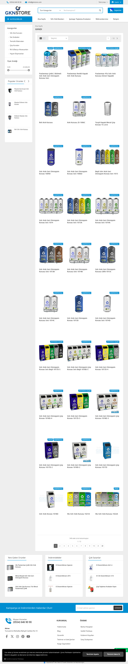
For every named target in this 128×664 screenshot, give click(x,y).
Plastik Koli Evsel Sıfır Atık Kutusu (21, 90)
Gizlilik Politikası (86, 631)
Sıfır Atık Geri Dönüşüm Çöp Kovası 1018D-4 (51, 417)
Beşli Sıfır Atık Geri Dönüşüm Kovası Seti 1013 (106, 172)
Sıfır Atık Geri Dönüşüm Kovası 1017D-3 (77, 417)
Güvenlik (60, 635)
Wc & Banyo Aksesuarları (19, 49)
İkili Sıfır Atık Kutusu (21, 129)
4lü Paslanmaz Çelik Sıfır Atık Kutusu (25, 566)
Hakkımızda (61, 627)
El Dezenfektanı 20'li (63, 576)
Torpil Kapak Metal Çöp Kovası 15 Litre (105, 123)
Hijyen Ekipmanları (17, 53)
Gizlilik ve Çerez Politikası (15, 659)
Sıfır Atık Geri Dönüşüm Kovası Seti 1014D (105, 319)
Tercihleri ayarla (92, 654)
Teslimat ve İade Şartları (66, 639)
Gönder (118, 608)
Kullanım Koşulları (87, 635)
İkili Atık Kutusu (46, 122)
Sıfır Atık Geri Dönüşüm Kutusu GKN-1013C (105, 270)
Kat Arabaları (14, 37)
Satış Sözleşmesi (87, 639)
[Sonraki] (117, 38)
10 (113, 38)
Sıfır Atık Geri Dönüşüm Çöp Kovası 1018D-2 (79, 466)
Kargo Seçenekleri (63, 644)
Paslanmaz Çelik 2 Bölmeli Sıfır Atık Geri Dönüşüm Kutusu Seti (50, 75)
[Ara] (100, 10)
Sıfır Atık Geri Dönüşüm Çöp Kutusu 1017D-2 (51, 466)
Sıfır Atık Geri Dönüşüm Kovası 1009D (49, 172)
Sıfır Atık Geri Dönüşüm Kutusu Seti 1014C (49, 319)
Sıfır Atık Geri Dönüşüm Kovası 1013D (77, 319)
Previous (25, 81)
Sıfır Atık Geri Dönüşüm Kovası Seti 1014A (105, 221)
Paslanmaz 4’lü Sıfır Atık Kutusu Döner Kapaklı (105, 74)
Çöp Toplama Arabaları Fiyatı (106, 587)
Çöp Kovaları (14, 45)
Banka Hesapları (87, 627)
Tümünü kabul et (113, 654)
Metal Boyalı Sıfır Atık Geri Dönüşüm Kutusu (24, 577)
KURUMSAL (62, 620)
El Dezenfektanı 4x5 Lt (104, 565)
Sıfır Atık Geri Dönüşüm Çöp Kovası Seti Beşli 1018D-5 (79, 368)
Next (28, 81)
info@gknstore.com (35, 2)
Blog (58, 631)
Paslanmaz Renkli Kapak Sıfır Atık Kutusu (77, 74)
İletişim (116, 19)
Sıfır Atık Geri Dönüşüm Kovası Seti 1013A (77, 221)
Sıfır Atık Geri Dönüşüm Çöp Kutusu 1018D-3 (107, 417)
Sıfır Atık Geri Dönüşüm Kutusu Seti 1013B (49, 270)
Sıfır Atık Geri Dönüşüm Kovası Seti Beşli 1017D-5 (49, 368)
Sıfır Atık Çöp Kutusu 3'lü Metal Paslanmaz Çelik (26, 587)
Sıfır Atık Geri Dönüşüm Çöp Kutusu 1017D (107, 466)
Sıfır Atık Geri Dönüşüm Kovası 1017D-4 (105, 368)
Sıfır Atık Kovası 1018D (48, 514)
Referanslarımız (102, 19)
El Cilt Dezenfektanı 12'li (105, 576)
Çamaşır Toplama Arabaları (80, 19)
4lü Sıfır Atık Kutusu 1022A (106, 514)
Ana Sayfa (42, 19)
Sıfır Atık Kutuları (57, 19)
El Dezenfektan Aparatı (64, 565)
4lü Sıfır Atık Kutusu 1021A (78, 514)
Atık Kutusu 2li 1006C (76, 122)
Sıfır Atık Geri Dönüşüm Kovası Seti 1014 (49, 221)
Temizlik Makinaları (17, 41)
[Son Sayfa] (102, 546)
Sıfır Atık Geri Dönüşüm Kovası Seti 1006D (77, 172)
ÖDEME (83, 620)
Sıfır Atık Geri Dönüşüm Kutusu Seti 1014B (77, 270)
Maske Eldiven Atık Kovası (20, 103)
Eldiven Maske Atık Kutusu (20, 117)
